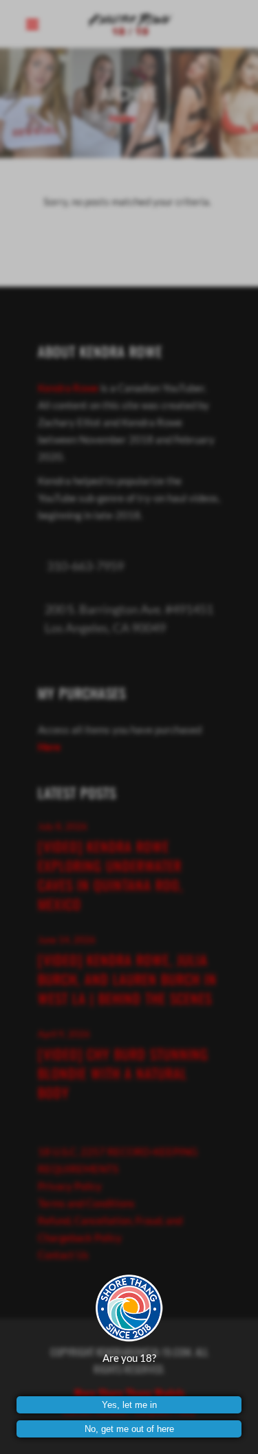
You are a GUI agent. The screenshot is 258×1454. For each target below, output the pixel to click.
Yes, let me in (129, 1405)
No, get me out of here (129, 1429)
